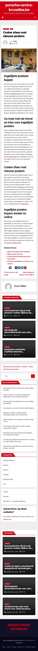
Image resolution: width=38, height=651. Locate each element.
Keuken (5, 470)
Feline (15, 41)
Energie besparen (9, 460)
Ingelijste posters (15, 93)
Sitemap (5, 496)
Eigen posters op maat (15, 254)
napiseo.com (7, 519)
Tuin (12, 28)
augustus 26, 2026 (12, 571)
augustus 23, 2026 (12, 612)
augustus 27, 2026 (12, 551)
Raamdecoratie (8, 479)
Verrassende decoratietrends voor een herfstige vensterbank (17, 332)
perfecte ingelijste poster (13, 243)
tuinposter (21, 187)
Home (3, 647)
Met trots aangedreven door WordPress (13, 640)
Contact (5, 492)
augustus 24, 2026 (12, 592)
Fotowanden (24, 204)
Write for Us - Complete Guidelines (14, 501)
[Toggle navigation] (35, 17)
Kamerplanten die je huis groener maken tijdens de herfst (17, 312)
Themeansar (19, 642)
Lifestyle (6, 474)
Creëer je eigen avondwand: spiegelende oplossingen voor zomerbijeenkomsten (18, 568)
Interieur (6, 28)
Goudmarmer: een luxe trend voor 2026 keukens (18, 408)
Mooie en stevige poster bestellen (19, 251)
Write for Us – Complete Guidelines (27, 647)
